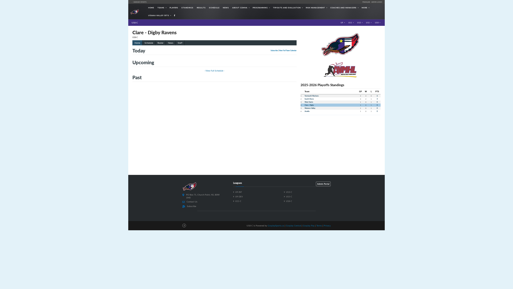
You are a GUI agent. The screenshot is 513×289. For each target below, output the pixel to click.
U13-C (289, 192)
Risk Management (315, 8)
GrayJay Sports (140, 2)
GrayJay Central (293, 225)
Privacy (327, 225)
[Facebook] (174, 15)
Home (151, 8)
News (226, 8)
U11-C (238, 201)
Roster (161, 42)
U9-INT (238, 192)
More (364, 8)
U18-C (135, 22)
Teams (160, 8)
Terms (319, 225)
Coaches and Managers (343, 8)
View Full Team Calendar (288, 50)
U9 (342, 22)
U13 (359, 22)
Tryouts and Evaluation (287, 8)
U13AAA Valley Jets (158, 15)
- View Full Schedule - (214, 70)
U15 (368, 22)
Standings (187, 8)
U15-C (289, 196)
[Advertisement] (341, 136)
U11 (350, 22)
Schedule (214, 8)
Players (174, 8)
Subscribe (274, 50)
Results (201, 8)
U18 (377, 22)
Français (366, 2)
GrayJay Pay (308, 225)
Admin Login (376, 2)
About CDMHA (239, 8)
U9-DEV (239, 196)
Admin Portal (323, 183)
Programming (260, 8)
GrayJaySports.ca (276, 225)
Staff (180, 42)
